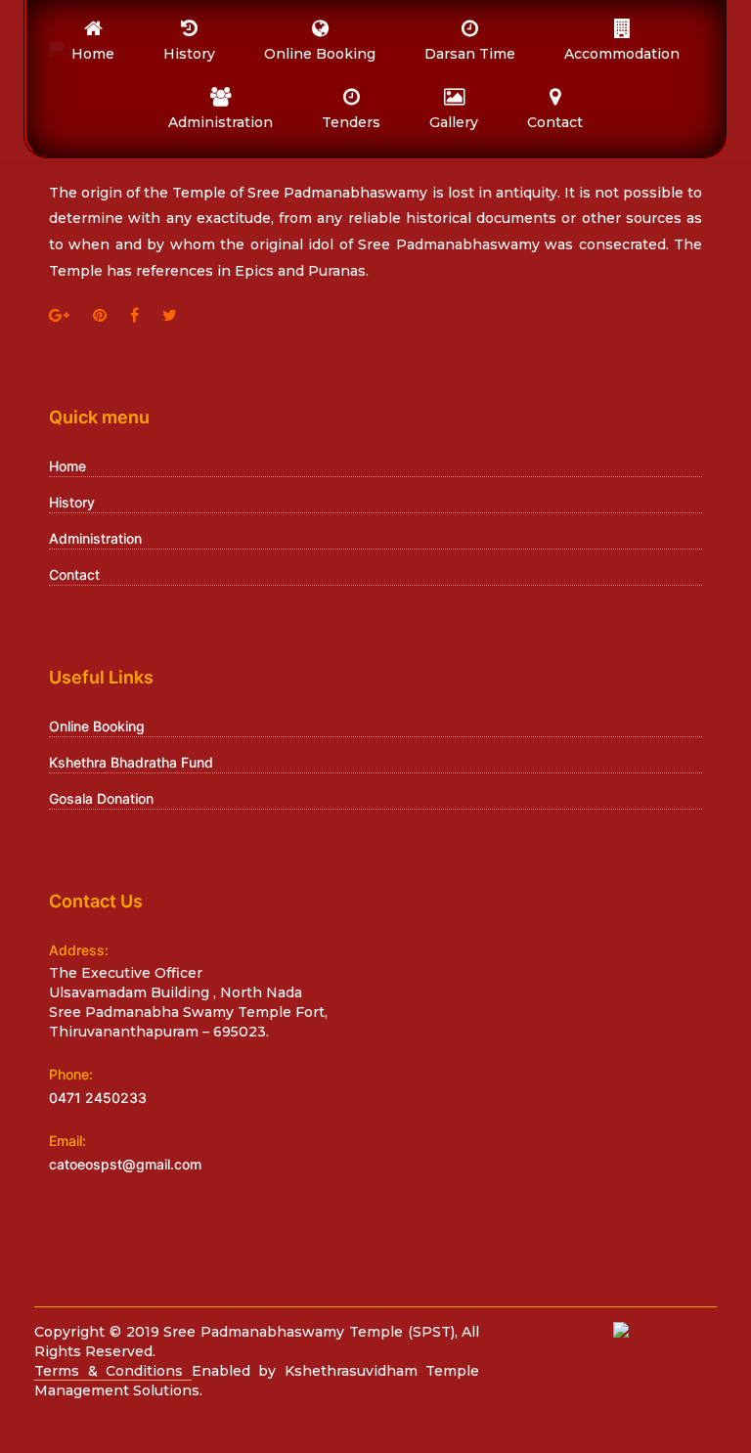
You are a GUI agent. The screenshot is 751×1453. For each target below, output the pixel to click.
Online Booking (97, 726)
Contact (74, 574)
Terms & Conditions (113, 1371)
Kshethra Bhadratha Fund (131, 762)
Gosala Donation (101, 798)
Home (67, 466)
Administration (95, 538)
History (72, 502)
